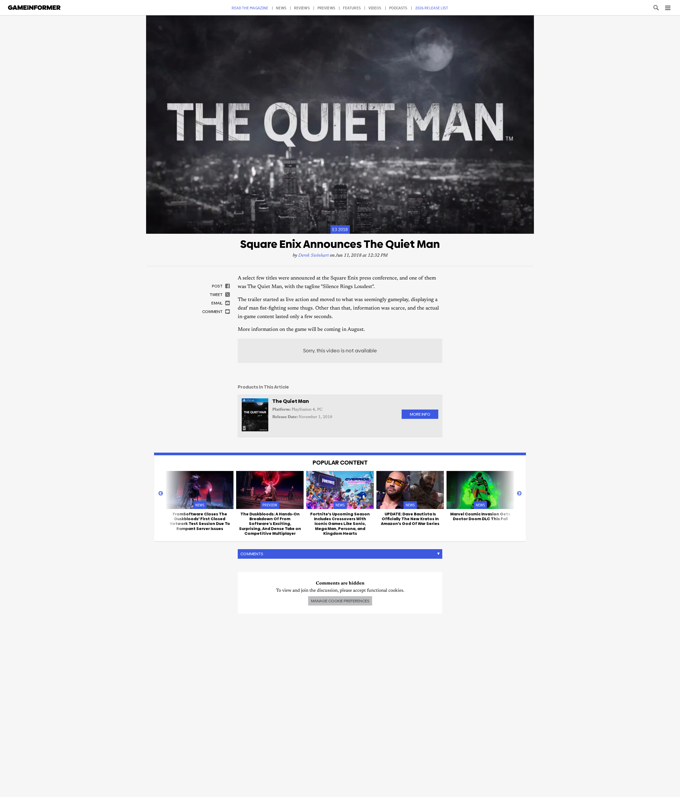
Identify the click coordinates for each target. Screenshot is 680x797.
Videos (374, 7)
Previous (160, 493)
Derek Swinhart (313, 255)
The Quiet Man (290, 401)
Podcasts (398, 7)
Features (352, 7)
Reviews (302, 7)
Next (519, 493)
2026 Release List (431, 7)
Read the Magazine (250, 7)
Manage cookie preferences (340, 601)
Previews (326, 7)
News (281, 7)
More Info (420, 414)
